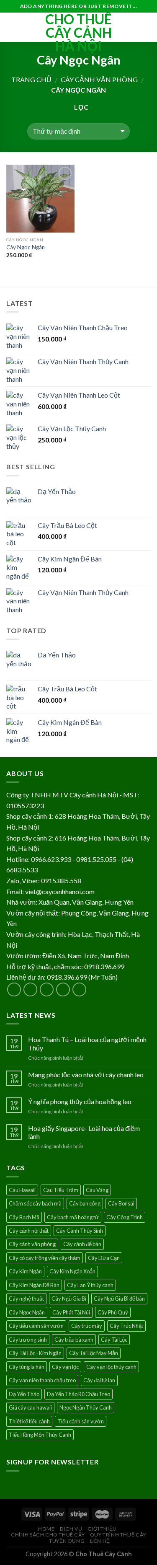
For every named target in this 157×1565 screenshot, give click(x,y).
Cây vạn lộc (65, 1366)
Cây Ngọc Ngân (25, 247)
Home (46, 1529)
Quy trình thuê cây (118, 1534)
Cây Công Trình (124, 1217)
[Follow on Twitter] (47, 989)
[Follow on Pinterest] (79, 989)
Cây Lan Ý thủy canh (90, 1285)
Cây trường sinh (28, 1339)
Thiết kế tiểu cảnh (29, 1421)
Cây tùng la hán (26, 1366)
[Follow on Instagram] (30, 989)
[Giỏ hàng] (146, 27)
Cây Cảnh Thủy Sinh (79, 1230)
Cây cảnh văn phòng (32, 1244)
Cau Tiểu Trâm (60, 1190)
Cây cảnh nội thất (29, 1230)
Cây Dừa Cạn (104, 1258)
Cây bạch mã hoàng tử (73, 1217)
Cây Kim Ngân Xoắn (72, 1271)
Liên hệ (100, 1541)
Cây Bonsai (121, 1203)
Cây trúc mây (86, 1325)
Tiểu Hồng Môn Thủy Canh (40, 1434)
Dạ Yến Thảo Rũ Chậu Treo (78, 1394)
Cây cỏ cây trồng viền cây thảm (44, 1258)
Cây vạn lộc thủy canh (111, 1366)
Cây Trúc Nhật (126, 1325)
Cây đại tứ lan (99, 1380)
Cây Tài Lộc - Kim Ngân (35, 1353)
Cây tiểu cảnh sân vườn (36, 1325)
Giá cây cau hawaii (30, 1407)
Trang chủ (31, 79)
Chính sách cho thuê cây (48, 1534)
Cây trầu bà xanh (73, 1339)
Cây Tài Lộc (114, 1339)
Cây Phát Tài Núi (71, 1312)
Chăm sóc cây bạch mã (35, 1203)
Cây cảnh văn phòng (99, 79)
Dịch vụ (71, 1529)
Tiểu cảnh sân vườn (80, 1421)
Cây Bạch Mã (24, 1217)
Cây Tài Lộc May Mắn (93, 1353)
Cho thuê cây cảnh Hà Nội (78, 33)
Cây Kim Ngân (25, 1271)
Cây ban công (84, 1203)
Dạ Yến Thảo (24, 1394)
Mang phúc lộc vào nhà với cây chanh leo (86, 1075)
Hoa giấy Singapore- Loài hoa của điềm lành (84, 1132)
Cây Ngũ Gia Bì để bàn (119, 1298)
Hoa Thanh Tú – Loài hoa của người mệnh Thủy (87, 1043)
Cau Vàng (97, 1190)
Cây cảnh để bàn (82, 1244)
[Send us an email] (63, 989)
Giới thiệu (102, 1529)
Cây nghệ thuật (26, 1298)
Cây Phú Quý (113, 1312)
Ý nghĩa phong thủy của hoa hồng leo (79, 1101)
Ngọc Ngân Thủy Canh (85, 1407)
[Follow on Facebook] (14, 989)
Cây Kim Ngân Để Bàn (34, 1285)
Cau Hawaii (22, 1190)
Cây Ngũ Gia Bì (68, 1298)
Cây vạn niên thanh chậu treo (42, 1380)
